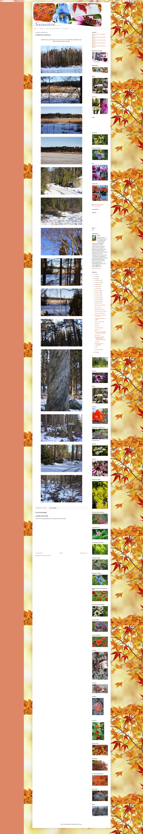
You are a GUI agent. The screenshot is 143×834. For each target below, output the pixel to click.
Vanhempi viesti (83, 553)
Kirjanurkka (65, 28)
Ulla (99, 235)
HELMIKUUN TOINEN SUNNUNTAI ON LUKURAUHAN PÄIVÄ (100, 338)
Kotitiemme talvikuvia (100, 313)
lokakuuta (97, 284)
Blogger (80, 824)
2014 (95, 352)
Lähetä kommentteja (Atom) (44, 555)
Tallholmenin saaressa (100, 309)
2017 (95, 274)
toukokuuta (97, 295)
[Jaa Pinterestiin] (55, 508)
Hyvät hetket (97, 335)
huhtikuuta (97, 297)
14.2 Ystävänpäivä (99, 327)
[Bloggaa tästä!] (51, 508)
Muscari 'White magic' (99, 321)
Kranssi (96, 347)
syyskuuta (97, 286)
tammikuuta (98, 349)
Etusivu (36, 28)
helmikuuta (97, 301)
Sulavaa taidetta (98, 303)
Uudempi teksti (39, 553)
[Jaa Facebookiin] (54, 508)
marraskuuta (98, 282)
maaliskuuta (98, 299)
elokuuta (97, 288)
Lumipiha (97, 341)
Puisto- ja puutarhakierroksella (53, 28)
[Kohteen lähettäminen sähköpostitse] (50, 508)
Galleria (41, 28)
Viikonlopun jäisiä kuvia (100, 305)
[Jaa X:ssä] (53, 508)
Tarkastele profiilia (96, 268)
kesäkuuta (97, 292)
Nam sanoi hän (98, 307)
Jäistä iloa (97, 329)
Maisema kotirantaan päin (100, 311)
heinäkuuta (97, 290)
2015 (95, 278)
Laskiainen (97, 323)
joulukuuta (97, 280)
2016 (95, 276)
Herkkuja (97, 325)
